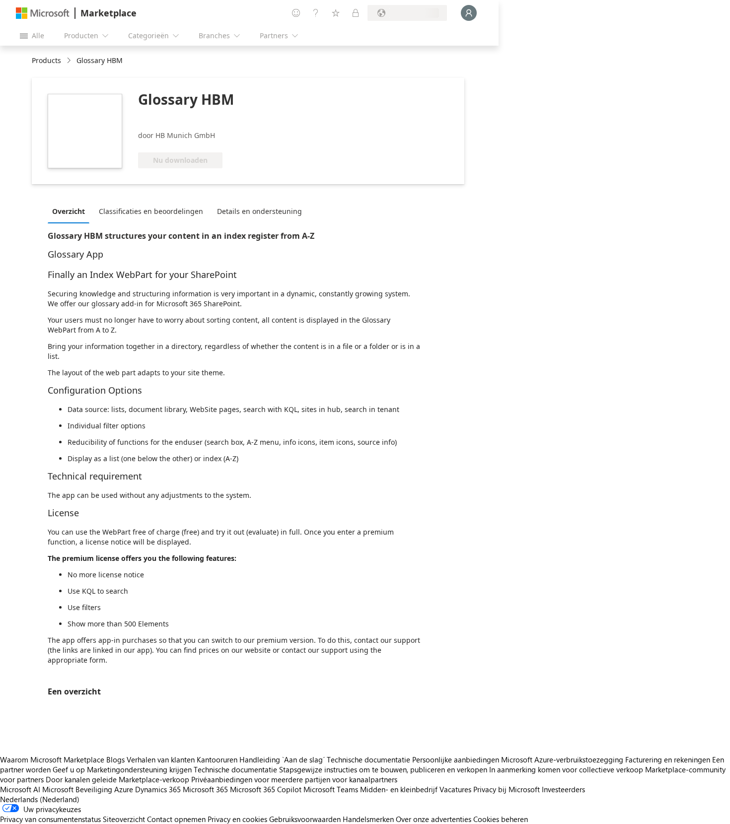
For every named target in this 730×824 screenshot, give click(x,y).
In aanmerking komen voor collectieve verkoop (566, 769)
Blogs (115, 759)
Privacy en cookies (237, 819)
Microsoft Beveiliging (77, 789)
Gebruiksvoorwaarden (305, 819)
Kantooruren (217, 759)
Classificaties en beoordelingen (151, 211)
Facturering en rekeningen (667, 759)
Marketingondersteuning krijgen (139, 769)
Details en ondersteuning (259, 211)
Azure (123, 789)
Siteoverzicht (124, 819)
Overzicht (68, 211)
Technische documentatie (368, 759)
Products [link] (46, 60)
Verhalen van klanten (161, 759)
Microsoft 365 (205, 789)
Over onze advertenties (433, 819)
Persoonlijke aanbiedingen (455, 759)
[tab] (71, 211)
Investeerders (563, 789)
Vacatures (455, 789)
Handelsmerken (368, 819)
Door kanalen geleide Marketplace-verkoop (117, 779)
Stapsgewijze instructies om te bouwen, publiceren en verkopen (383, 769)
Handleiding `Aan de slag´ (282, 759)
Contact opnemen (176, 819)
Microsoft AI (20, 789)
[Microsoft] (43, 13)
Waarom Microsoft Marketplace (52, 759)
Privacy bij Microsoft (506, 789)
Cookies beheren (500, 819)
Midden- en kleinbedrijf (399, 789)
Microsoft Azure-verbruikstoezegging (563, 759)
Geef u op (69, 769)
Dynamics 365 (158, 789)
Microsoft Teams (330, 789)
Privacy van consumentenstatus (50, 819)
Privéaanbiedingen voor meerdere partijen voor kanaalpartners (294, 779)
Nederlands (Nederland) (39, 799)
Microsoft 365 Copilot (265, 789)
